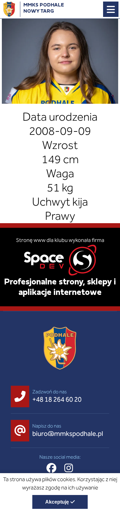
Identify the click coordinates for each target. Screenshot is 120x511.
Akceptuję (57, 502)
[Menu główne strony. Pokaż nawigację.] (110, 9)
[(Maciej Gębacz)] (60, 61)
